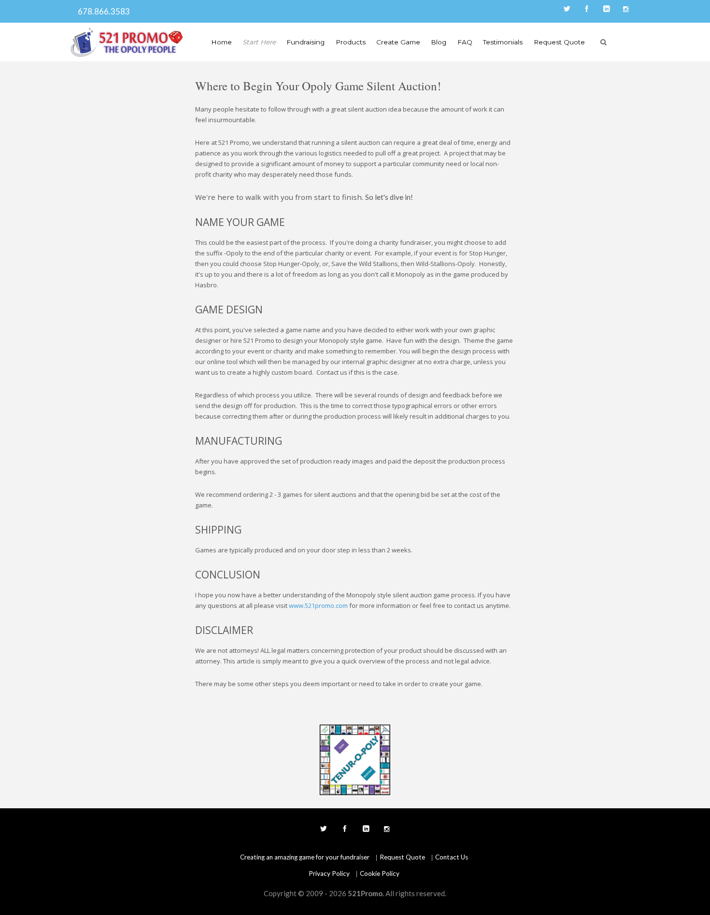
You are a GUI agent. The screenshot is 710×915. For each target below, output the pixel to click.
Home (221, 42)
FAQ (464, 42)
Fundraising (305, 42)
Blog (438, 42)
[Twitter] (566, 9)
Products (351, 42)
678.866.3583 (101, 11)
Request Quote (559, 42)
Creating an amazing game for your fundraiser (304, 857)
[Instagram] (625, 9)
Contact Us (451, 857)
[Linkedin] (605, 9)
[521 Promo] (127, 42)
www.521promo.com (318, 605)
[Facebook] (586, 9)
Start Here (259, 42)
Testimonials (503, 42)
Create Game (398, 42)
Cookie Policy (379, 873)
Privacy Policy (329, 873)
